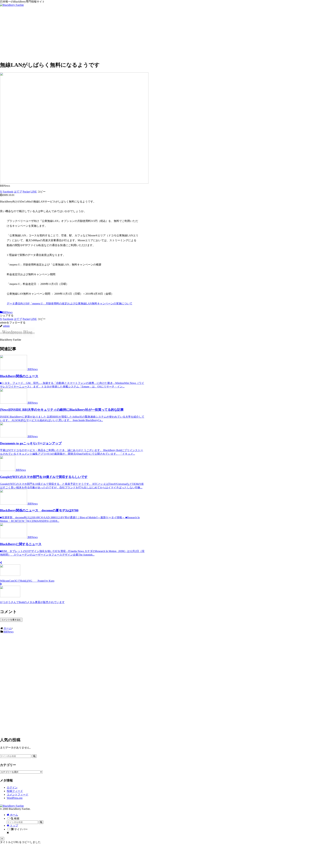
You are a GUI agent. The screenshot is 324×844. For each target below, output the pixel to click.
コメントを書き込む (11, 619)
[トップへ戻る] (2, 838)
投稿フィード (15, 791)
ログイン (12, 787)
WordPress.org (14, 797)
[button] (41, 191)
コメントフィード (17, 794)
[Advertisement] (162, 34)
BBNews (7, 312)
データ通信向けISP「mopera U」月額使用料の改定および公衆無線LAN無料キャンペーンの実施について (69, 303)
